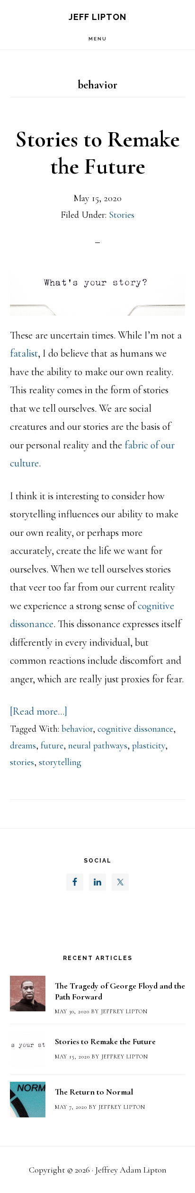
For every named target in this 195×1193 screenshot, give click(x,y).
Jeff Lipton (97, 17)
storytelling (60, 762)
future (52, 745)
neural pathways (97, 745)
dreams (23, 745)
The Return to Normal (94, 1091)
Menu (98, 38)
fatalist (24, 353)
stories (22, 762)
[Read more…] (38, 711)
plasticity (148, 745)
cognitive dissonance (135, 729)
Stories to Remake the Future (97, 153)
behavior (77, 729)
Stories (121, 215)
